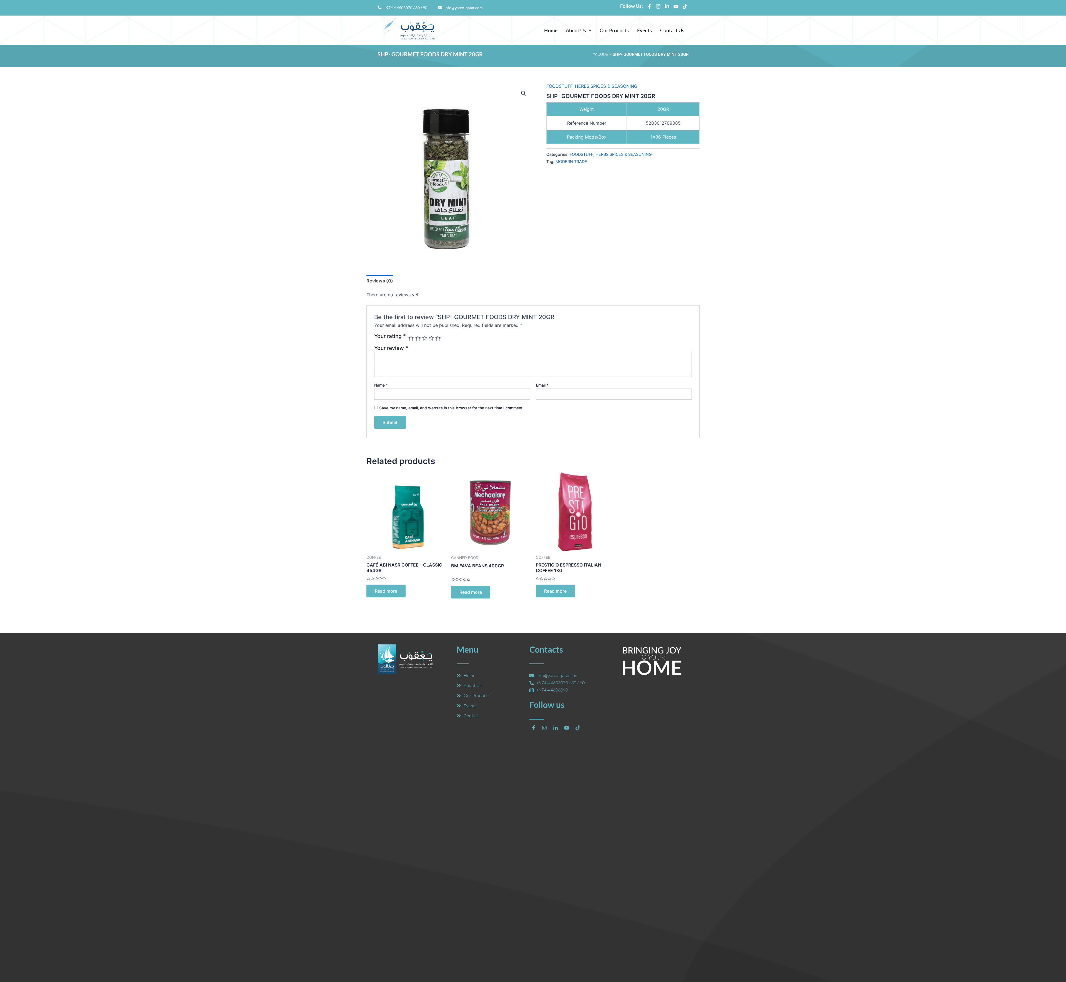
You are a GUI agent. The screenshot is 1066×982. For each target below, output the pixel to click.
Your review (391, 348)
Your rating (390, 336)
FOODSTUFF (559, 86)
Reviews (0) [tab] (379, 281)
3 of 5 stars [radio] (424, 338)
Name (381, 385)
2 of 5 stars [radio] (418, 338)
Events (644, 30)
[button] (578, 30)
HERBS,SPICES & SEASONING (606, 86)
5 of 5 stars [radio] (438, 338)
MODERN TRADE (571, 161)
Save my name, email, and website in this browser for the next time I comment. (451, 407)
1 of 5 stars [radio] (411, 338)
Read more (386, 591)
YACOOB (600, 54)
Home (550, 30)
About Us (576, 30)
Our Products (614, 30)
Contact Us (672, 30)
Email (542, 385)
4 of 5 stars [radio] (431, 338)
